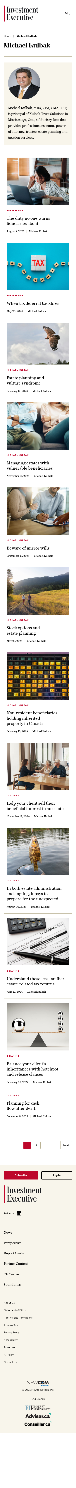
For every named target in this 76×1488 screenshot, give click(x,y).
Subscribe (21, 1175)
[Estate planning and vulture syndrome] (38, 344)
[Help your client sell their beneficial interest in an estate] (38, 766)
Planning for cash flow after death (23, 1106)
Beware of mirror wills (28, 548)
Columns (13, 795)
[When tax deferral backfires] (38, 266)
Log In (57, 1175)
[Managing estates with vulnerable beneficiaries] (38, 426)
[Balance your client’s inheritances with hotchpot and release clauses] (38, 1026)
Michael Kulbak (18, 370)
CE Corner (12, 1274)
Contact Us (10, 1362)
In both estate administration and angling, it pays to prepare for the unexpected (34, 893)
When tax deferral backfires (33, 303)
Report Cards (14, 1253)
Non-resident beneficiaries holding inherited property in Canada (32, 718)
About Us (9, 1303)
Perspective (15, 210)
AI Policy (9, 1355)
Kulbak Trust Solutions (46, 114)
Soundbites (12, 1284)
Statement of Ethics (15, 1310)
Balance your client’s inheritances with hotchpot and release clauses (32, 1069)
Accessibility (11, 1340)
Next (66, 1145)
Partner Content (16, 1264)
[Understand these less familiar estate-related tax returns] (38, 941)
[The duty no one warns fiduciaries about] (38, 181)
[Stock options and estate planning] (38, 591)
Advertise (9, 1347)
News (8, 1232)
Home (7, 35)
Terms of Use (11, 1325)
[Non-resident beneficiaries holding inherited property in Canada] (38, 676)
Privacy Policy (11, 1332)
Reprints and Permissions (18, 1317)
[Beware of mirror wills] (38, 511)
